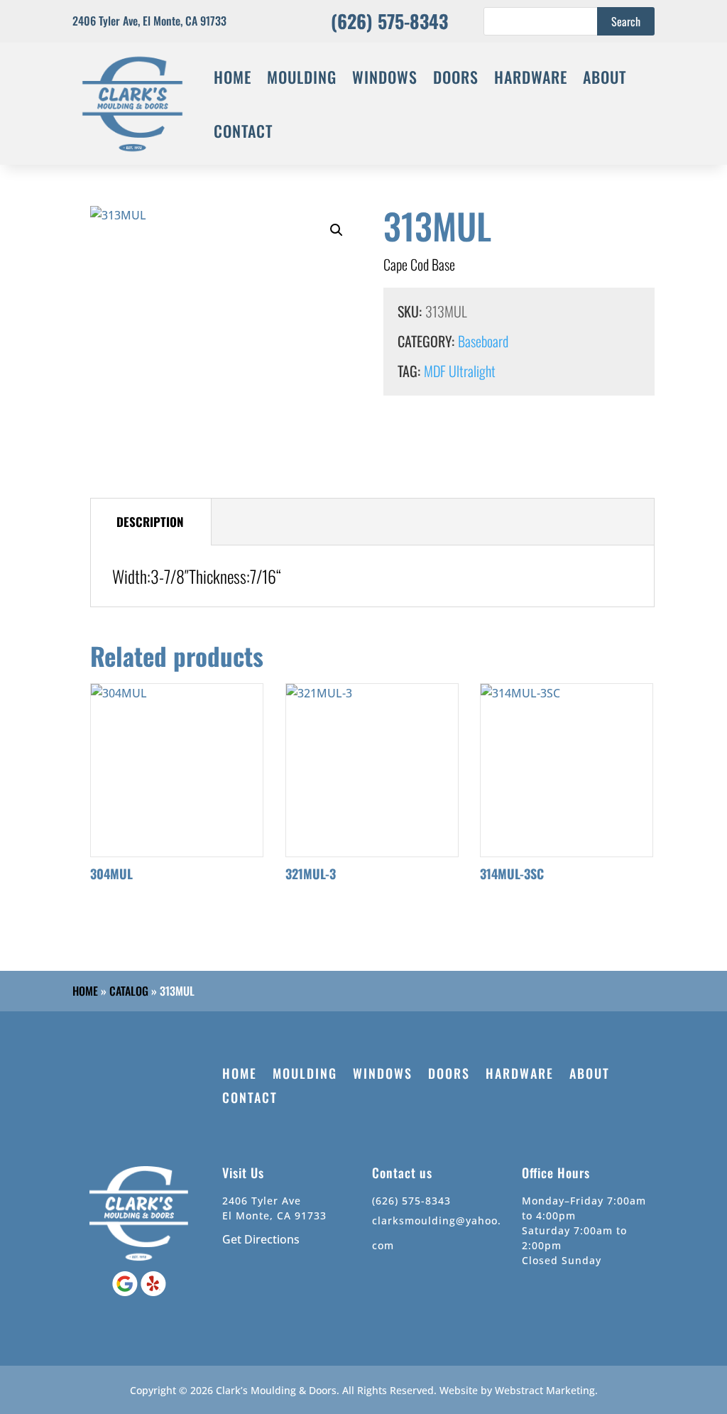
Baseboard (483, 341)
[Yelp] (153, 1292)
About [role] (604, 76)
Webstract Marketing (545, 1390)
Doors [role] (456, 76)
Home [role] (232, 76)
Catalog (128, 990)
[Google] (126, 1292)
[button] (336, 230)
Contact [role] (243, 130)
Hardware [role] (530, 76)
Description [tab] (150, 522)
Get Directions (261, 1239)
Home (85, 990)
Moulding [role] (302, 76)
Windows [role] (384, 76)
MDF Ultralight (460, 370)
